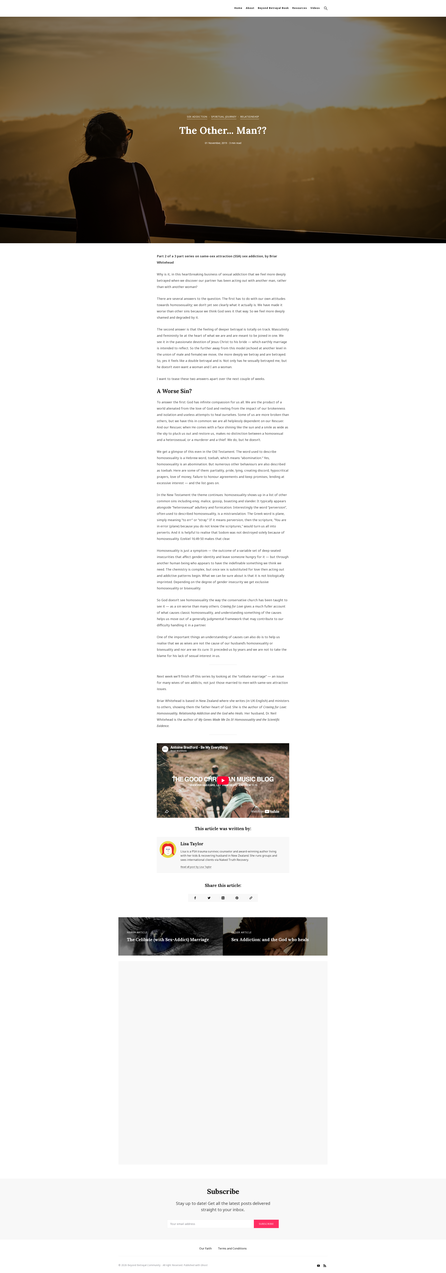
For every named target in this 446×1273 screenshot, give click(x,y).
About (250, 8)
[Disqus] (223, 1017)
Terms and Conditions (232, 1248)
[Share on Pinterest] (237, 898)
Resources (299, 8)
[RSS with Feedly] (324, 1266)
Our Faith (205, 1248)
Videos (315, 8)
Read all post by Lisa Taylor (196, 866)
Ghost (204, 1265)
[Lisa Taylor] (168, 855)
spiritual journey (223, 116)
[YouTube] (318, 1266)
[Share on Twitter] (209, 898)
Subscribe (266, 1223)
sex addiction (197, 116)
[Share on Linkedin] (223, 898)
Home (238, 8)
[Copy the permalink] (251, 898)
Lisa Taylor (191, 844)
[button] (326, 9)
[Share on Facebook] (195, 898)
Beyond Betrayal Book (273, 8)
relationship (249, 116)
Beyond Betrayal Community (144, 1265)
